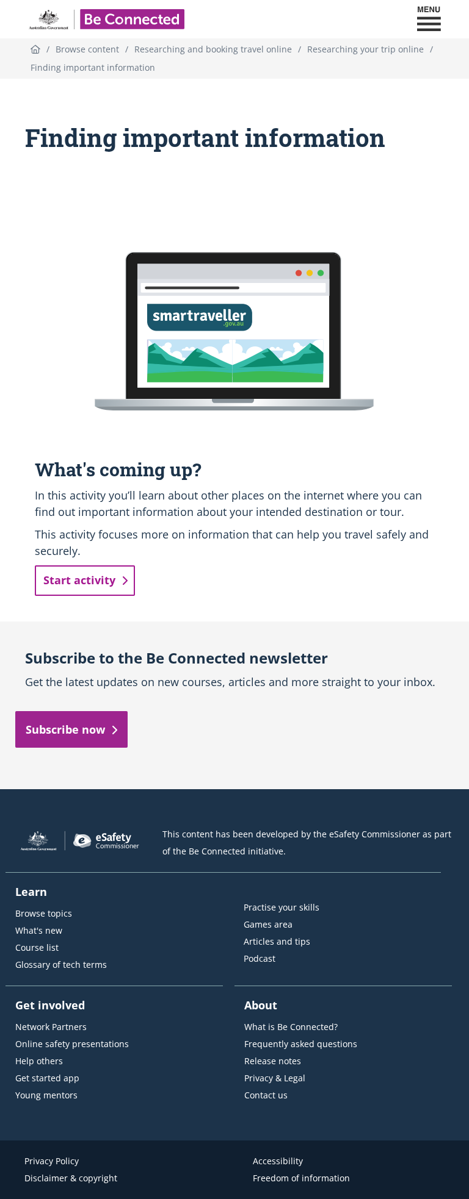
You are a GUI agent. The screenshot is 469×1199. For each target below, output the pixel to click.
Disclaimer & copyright (70, 1178)
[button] (428, 19)
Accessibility (278, 1161)
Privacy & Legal (274, 1078)
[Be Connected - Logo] (106, 19)
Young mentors (46, 1095)
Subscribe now (65, 729)
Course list (37, 947)
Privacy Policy (51, 1161)
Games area (268, 924)
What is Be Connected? (291, 1027)
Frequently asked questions (300, 1044)
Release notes (272, 1061)
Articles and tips (277, 941)
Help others (39, 1061)
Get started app (47, 1078)
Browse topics (43, 913)
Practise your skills (281, 907)
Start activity (79, 580)
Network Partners (51, 1027)
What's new (38, 930)
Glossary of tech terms (61, 964)
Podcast (259, 958)
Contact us (266, 1095)
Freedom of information (301, 1178)
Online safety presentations (72, 1044)
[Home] (35, 49)
